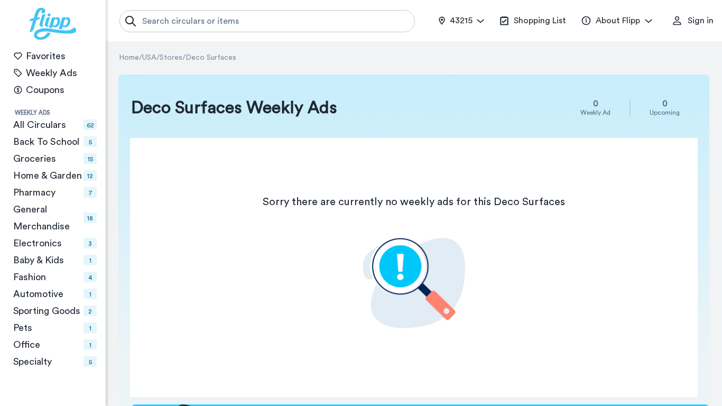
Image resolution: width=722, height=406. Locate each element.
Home (129, 57)
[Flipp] (53, 24)
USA (149, 57)
